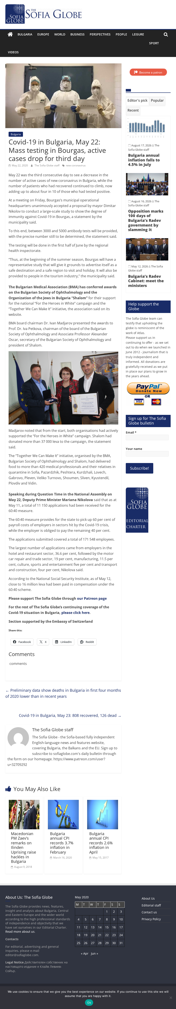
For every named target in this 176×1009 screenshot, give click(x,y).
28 (100, 943)
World (59, 34)
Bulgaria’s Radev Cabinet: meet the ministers (146, 281)
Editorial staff (151, 905)
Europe (43, 34)
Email (131, 432)
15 (107, 927)
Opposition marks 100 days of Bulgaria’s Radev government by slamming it (145, 220)
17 (121, 927)
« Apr (84, 953)
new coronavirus (76, 165)
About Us (148, 898)
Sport (154, 43)
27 (92, 943)
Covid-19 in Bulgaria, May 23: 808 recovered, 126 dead (70, 715)
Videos (13, 52)
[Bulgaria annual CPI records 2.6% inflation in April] (102, 802)
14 (100, 927)
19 (85, 935)
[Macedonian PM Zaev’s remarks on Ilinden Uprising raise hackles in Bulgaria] (24, 802)
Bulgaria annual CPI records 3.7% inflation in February (61, 843)
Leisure (138, 34)
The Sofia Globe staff (47, 165)
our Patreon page (92, 598)
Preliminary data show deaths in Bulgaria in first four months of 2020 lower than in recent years (63, 693)
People (121, 34)
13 (92, 927)
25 (78, 943)
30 (114, 943)
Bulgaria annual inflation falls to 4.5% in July (144, 160)
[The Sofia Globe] (10, 34)
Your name (134, 449)
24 (121, 935)
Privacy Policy (151, 919)
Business (77, 34)
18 (78, 935)
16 (114, 927)
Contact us (149, 912)
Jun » (94, 953)
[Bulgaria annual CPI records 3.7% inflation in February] (63, 802)
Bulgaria (25, 34)
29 (107, 943)
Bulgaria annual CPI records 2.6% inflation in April (101, 843)
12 (85, 927)
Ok (89, 1002)
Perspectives (100, 34)
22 (107, 935)
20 (92, 935)
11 (78, 927)
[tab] (137, 101)
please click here (75, 612)
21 (100, 935)
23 (114, 935)
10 (121, 919)
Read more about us (20, 931)
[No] (170, 997)
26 (85, 943)
